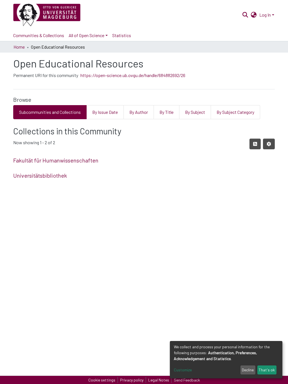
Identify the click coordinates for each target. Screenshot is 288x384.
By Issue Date (105, 112)
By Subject (195, 112)
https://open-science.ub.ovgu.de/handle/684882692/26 (132, 75)
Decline (248, 369)
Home (19, 46)
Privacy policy (131, 380)
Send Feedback (187, 380)
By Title (166, 112)
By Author (138, 112)
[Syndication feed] (255, 144)
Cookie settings (101, 380)
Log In (265, 14)
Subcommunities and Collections (50, 112)
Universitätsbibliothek (40, 175)
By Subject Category (235, 112)
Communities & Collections (38, 35)
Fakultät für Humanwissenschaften (55, 160)
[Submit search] (245, 15)
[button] (253, 15)
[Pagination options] (269, 144)
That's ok (267, 369)
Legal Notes (158, 380)
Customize (183, 369)
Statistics (121, 35)
